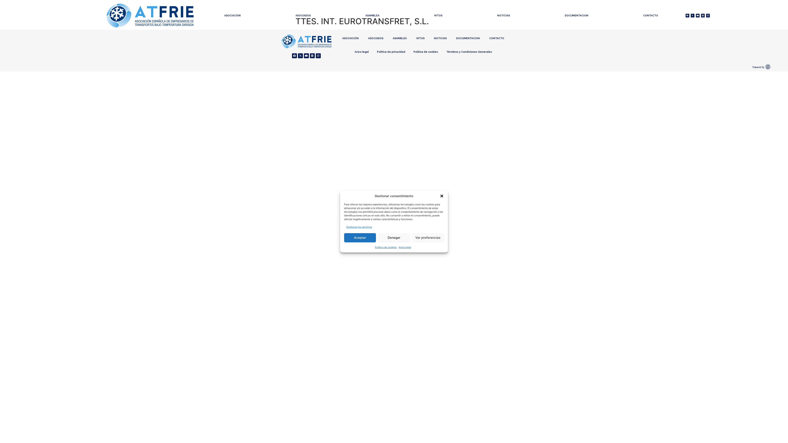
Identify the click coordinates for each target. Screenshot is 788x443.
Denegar (394, 238)
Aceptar (360, 238)
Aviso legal (405, 247)
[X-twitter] (692, 15)
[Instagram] (708, 15)
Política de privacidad (391, 51)
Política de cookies (386, 247)
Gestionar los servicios (359, 226)
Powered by (758, 67)
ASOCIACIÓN (232, 15)
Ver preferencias (427, 238)
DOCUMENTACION (576, 15)
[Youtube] (698, 15)
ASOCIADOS (303, 15)
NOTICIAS (503, 15)
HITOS (438, 15)
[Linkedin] (703, 15)
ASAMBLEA (372, 15)
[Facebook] (687, 15)
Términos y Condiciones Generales (469, 51)
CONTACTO (650, 15)
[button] (442, 196)
